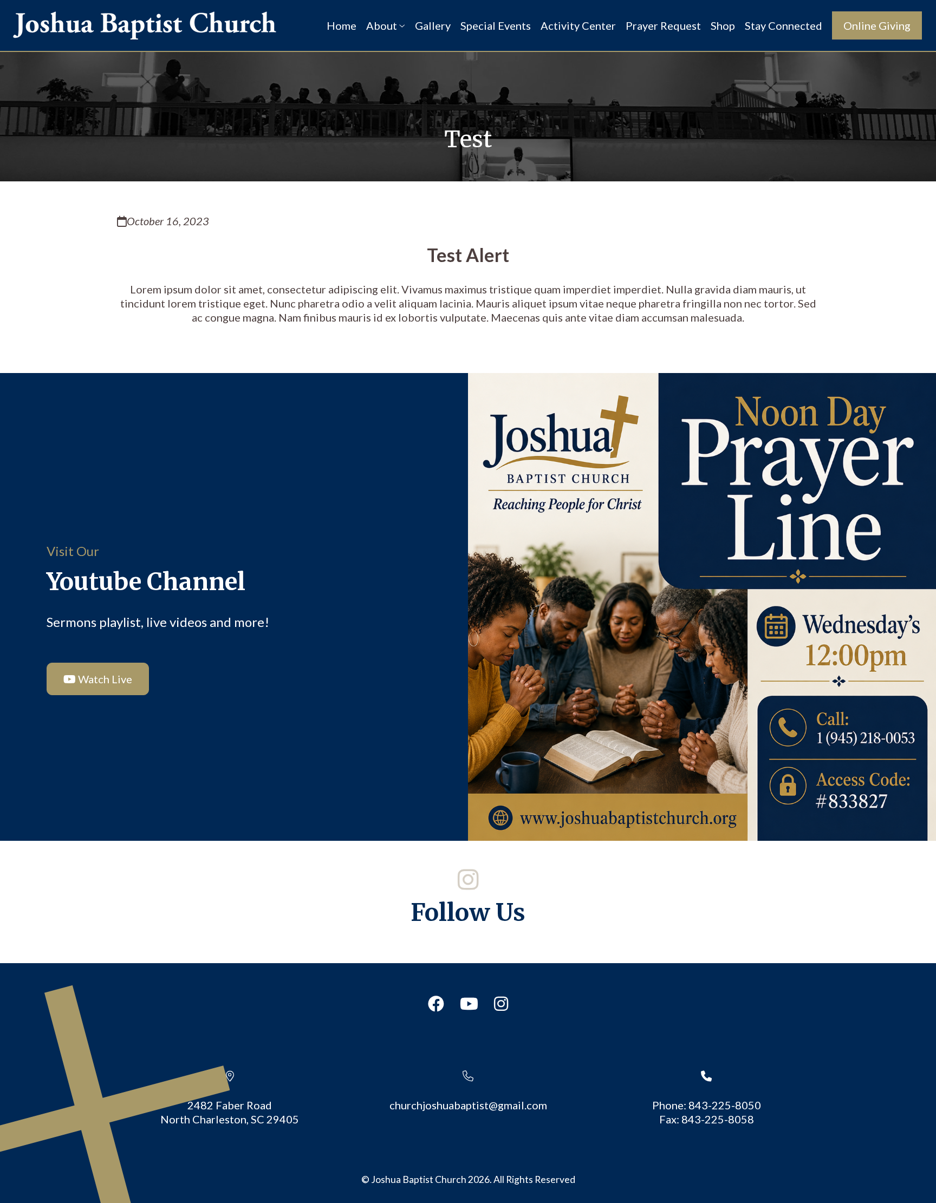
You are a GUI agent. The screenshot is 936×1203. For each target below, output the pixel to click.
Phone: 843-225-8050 (706, 1105)
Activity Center (578, 25)
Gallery (433, 25)
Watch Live (104, 678)
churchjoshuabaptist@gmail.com (468, 1105)
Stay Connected (783, 25)
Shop (723, 25)
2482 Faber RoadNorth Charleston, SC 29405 (229, 1112)
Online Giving (877, 25)
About (382, 25)
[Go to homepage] (144, 25)
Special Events (495, 25)
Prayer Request (663, 25)
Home (341, 25)
